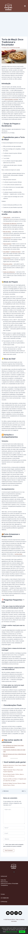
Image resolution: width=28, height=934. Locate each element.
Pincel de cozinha (7, 264)
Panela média (6, 258)
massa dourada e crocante (11, 99)
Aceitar (22, 931)
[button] (14, 872)
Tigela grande (6, 217)
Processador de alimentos (10, 223)
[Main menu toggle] (25, 6)
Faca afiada (6, 251)
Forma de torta (7, 237)
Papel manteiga (7, 243)
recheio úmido (18, 554)
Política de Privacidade (11, 931)
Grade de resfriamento (9, 272)
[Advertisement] (14, 22)
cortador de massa (15, 251)
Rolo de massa (7, 231)
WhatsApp (4, 901)
